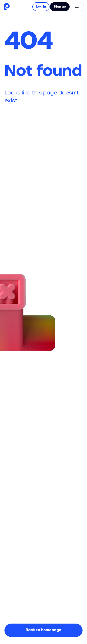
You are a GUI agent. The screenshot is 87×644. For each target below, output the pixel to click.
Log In (41, 6)
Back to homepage (43, 630)
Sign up (60, 6)
